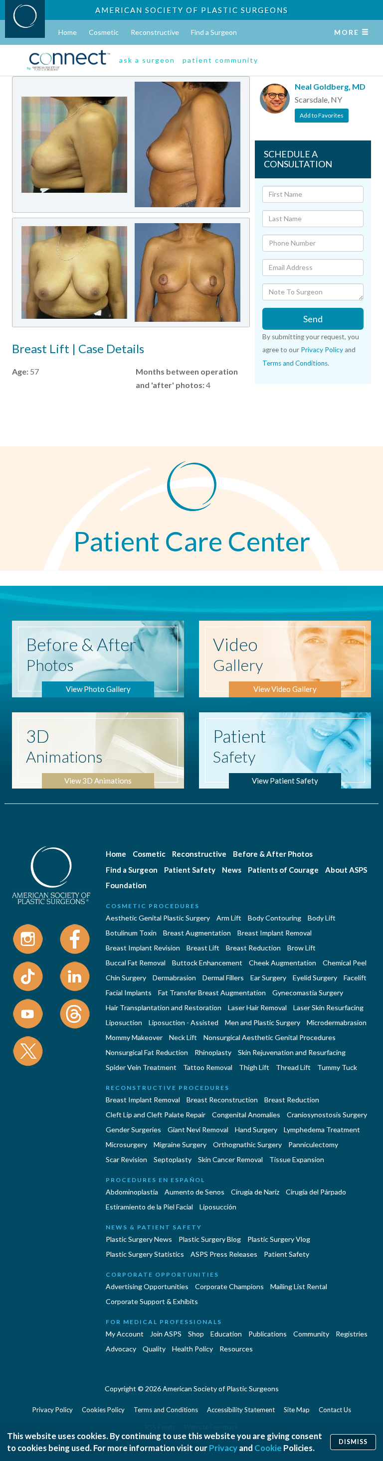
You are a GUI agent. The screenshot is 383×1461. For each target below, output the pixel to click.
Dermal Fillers (223, 977)
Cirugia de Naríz (255, 1192)
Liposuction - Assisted (183, 1022)
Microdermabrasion (337, 1022)
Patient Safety (189, 869)
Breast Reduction (253, 947)
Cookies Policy (103, 1410)
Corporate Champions (229, 1286)
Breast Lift (203, 947)
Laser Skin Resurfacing (328, 1007)
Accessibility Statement (241, 1410)
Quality (154, 1348)
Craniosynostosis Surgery (327, 1114)
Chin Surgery (126, 977)
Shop (196, 1333)
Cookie (268, 1448)
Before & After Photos (273, 853)
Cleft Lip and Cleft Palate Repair (155, 1114)
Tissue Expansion (296, 1159)
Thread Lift (293, 1067)
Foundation (126, 885)
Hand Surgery (256, 1129)
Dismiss (353, 1442)
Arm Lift (228, 918)
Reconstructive (155, 32)
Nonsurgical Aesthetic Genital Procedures (269, 1037)
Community (311, 1333)
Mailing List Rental (298, 1286)
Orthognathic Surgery (247, 1144)
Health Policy (192, 1348)
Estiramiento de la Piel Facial (149, 1206)
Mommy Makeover (134, 1037)
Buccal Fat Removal (136, 962)
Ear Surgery (268, 977)
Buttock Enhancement (207, 962)
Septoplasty (173, 1159)
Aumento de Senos (194, 1192)
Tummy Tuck (337, 1067)
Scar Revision (126, 1159)
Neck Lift (183, 1037)
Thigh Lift (254, 1067)
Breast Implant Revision (143, 947)
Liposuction (124, 1022)
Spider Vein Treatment (141, 1067)
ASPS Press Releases (224, 1254)
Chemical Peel (345, 962)
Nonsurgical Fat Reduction (147, 1052)
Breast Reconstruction (222, 1099)
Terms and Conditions (295, 363)
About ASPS (346, 869)
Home (67, 32)
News (231, 869)
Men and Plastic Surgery (262, 1022)
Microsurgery (126, 1144)
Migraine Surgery (180, 1144)
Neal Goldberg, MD (330, 86)
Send (313, 318)
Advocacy (121, 1348)
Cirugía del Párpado (316, 1192)
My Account (125, 1333)
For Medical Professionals (164, 1322)
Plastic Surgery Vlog (278, 1239)
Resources (236, 1348)
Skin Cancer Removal (230, 1159)
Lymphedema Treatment (322, 1129)
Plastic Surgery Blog (210, 1239)
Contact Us (335, 1410)
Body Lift (322, 918)
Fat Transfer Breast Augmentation (212, 992)
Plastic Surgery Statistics (145, 1254)
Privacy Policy (322, 350)
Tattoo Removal (207, 1067)
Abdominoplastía (132, 1192)
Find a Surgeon (214, 32)
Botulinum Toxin (131, 933)
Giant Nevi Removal (198, 1129)
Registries (352, 1333)
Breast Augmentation (197, 933)
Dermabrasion (174, 977)
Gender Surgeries (133, 1129)
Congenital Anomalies (246, 1114)
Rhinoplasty (212, 1052)
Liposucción (217, 1206)
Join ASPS (166, 1333)
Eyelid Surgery (315, 977)
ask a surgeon (147, 60)
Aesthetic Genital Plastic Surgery (158, 918)
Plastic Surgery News (139, 1239)
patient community (220, 60)
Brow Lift (301, 947)
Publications (267, 1333)
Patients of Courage (283, 869)
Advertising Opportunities (147, 1286)
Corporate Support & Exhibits (152, 1301)
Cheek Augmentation (282, 962)
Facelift (355, 977)
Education (226, 1333)
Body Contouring (274, 918)
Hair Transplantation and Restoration (163, 1007)
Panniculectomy (313, 1144)
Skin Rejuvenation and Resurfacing (292, 1052)
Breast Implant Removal (274, 933)
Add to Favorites (322, 115)
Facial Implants (129, 992)
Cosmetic (104, 32)
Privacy (223, 1448)
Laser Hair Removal (257, 1007)
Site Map (297, 1410)
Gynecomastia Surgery (307, 992)
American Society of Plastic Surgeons (191, 9)
